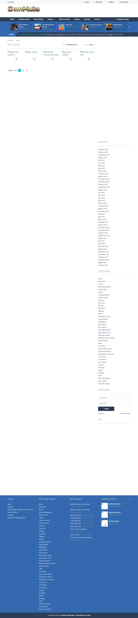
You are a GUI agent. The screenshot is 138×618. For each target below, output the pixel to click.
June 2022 (101, 244)
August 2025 (102, 157)
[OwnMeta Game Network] (24, 9)
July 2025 (101, 160)
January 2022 (102, 249)
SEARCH (111, 2)
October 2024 (103, 184)
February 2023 (103, 222)
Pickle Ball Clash (75, 524)
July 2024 (101, 192)
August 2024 (102, 190)
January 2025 (102, 176)
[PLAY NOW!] (14, 27)
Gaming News (24, 19)
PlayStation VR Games (106, 354)
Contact (10, 507)
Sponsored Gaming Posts (16, 518)
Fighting (101, 311)
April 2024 (101, 201)
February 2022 (103, 246)
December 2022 (103, 227)
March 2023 (102, 219)
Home (12, 19)
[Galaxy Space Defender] (104, 524)
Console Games (103, 295)
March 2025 (102, 171)
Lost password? (124, 413)
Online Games (103, 341)
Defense (101, 300)
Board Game (102, 289)
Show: (86, 45)
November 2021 (103, 254)
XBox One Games (104, 384)
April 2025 (101, 168)
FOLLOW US (124, 2)
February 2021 (103, 265)
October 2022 (103, 233)
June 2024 (101, 195)
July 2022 (101, 241)
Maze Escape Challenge (78, 529)
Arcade (87, 19)
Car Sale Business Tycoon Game (30, 34)
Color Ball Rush (75, 521)
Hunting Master (75, 518)
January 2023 (102, 225)
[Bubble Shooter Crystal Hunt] (104, 509)
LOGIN (87, 2)
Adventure (101, 281)
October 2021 (103, 257)
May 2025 (101, 166)
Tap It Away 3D (75, 526)
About (10, 504)
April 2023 (101, 217)
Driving (100, 306)
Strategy (101, 373)
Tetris (100, 376)
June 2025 (101, 163)
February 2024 (103, 206)
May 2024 (101, 198)
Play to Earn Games (105, 349)
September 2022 (104, 236)
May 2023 (101, 214)
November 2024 (103, 182)
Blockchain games (104, 287)
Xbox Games (102, 381)
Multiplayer (64, 19)
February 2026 (103, 149)
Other (100, 343)
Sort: (64, 45)
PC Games (101, 346)
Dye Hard (69, 25)
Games (50, 19)
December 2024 (103, 179)
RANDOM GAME (123, 19)
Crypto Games (103, 298)
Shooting (101, 367)
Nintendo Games (104, 335)
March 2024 (102, 203)
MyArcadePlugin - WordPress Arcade (76, 615)
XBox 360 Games (104, 378)
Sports (97, 19)
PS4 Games (102, 359)
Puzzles (100, 365)
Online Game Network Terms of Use (20, 510)
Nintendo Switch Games (106, 338)
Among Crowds (75, 515)
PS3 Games (102, 357)
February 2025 (103, 174)
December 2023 (103, 211)
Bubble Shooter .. (115, 504)
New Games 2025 (104, 332)
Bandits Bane (117, 25)
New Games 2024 (104, 330)
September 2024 (104, 187)
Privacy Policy (12, 512)
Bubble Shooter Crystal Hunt (80, 504)
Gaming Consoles (104, 316)
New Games (38, 19)
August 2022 (102, 238)
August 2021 (102, 262)
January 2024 (102, 209)
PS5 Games (102, 362)
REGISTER (99, 2)
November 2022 (103, 230)
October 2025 (103, 152)
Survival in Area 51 (95, 25)
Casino (77, 19)
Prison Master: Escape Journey (80, 537)
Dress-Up (101, 303)
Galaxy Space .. (114, 521)
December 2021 (103, 252)
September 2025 (104, 155)
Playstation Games (104, 351)
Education (101, 308)
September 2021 (104, 260)
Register (101, 413)
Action (100, 279)
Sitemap (10, 515)
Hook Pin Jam (75, 535)
